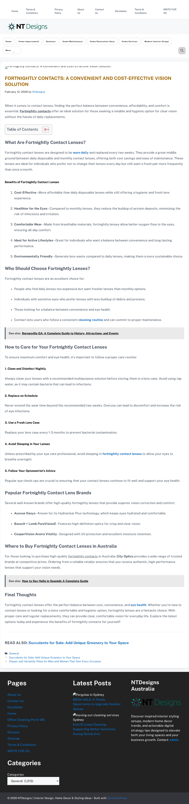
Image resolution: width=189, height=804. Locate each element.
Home (14, 11)
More (8, 50)
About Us (80, 11)
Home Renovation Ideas (102, 41)
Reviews (13, 732)
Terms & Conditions (32, 11)
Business (51, 41)
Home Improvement (29, 41)
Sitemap (13, 738)
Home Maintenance (73, 41)
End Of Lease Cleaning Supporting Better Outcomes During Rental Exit (94, 729)
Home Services (130, 41)
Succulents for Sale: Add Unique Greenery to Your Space (78, 643)
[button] (182, 50)
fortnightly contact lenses (122, 454)
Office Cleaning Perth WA (26, 720)
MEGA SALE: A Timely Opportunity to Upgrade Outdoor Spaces (97, 704)
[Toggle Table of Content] (44, 129)
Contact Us (99, 11)
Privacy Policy (59, 11)
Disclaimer (121, 11)
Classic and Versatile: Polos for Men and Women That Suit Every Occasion (55, 661)
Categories (15, 774)
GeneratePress (117, 798)
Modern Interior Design (157, 41)
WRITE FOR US (169, 11)
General (14, 653)
